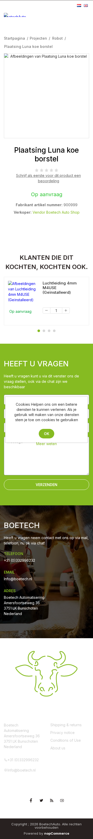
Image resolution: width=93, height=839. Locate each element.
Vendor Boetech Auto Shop (56, 212)
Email (9, 572)
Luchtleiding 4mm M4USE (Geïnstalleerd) (60, 288)
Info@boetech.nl (18, 579)
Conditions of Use (65, 740)
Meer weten (46, 444)
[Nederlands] (79, 5)
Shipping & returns (66, 725)
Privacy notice (62, 732)
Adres (10, 591)
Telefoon (13, 553)
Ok (46, 433)
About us (57, 748)
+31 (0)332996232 (19, 560)
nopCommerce (56, 833)
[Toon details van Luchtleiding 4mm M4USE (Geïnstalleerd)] (23, 291)
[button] (38, 331)
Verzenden (46, 484)
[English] (86, 5)
